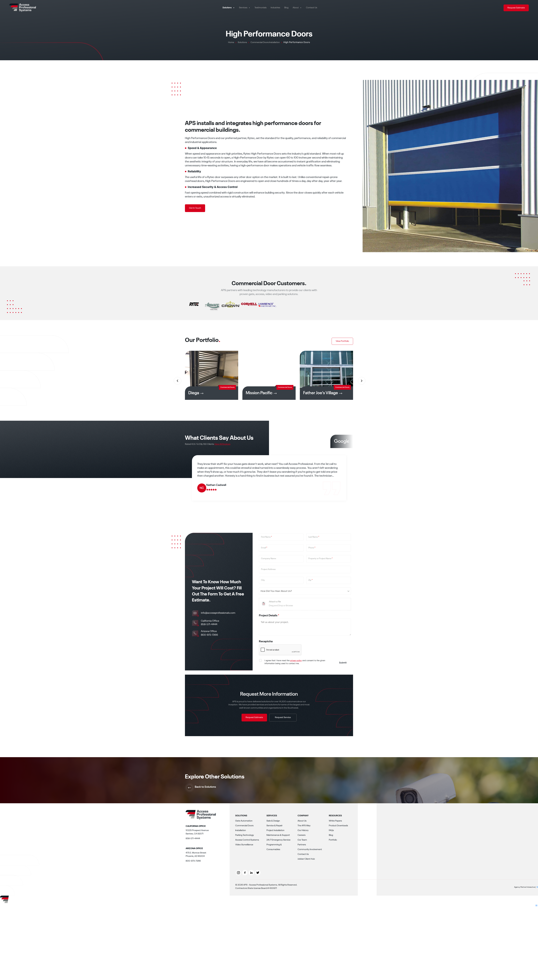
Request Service (283, 717)
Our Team (302, 840)
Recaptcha (266, 641)
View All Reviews (222, 444)
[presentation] (177, 380)
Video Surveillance (244, 845)
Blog (286, 8)
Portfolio (333, 840)
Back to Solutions (205, 787)
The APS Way (304, 826)
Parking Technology (244, 835)
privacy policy (296, 661)
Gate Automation (243, 821)
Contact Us (311, 8)
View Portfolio (342, 341)
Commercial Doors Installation (244, 828)
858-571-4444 (209, 624)
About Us (302, 821)
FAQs (331, 830)
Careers (301, 835)
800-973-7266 (209, 635)
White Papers (335, 821)
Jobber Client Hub (306, 859)
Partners (302, 845)
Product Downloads (338, 826)
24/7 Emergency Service (278, 840)
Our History (303, 830)
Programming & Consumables (274, 847)
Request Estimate (516, 8)
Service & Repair (274, 826)
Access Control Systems (247, 840)
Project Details (269, 615)
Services (243, 8)
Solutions (227, 8)
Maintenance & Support (278, 835)
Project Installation (275, 830)
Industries (275, 8)
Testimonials (260, 8)
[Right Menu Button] (536, 906)
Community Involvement (310, 849)
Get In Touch (195, 208)
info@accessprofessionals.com (218, 613)
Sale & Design (273, 821)
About (296, 8)
